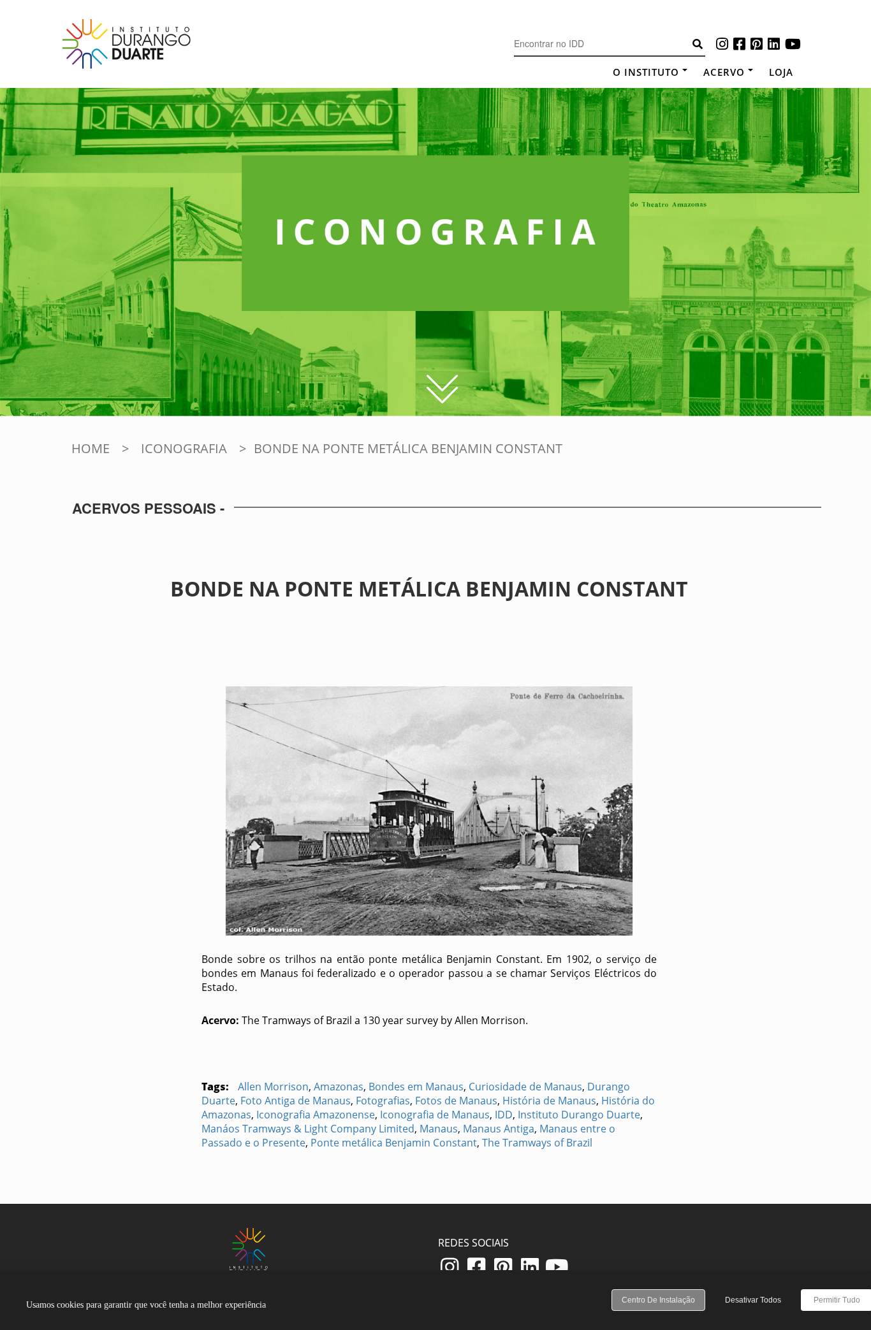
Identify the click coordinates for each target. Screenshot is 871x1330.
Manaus (439, 1129)
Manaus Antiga (498, 1129)
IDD (504, 1115)
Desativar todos (753, 1300)
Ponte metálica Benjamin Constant (394, 1143)
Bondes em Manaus (416, 1087)
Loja (781, 72)
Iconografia (184, 448)
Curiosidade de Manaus (525, 1087)
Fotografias (383, 1101)
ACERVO (724, 72)
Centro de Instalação (658, 1300)
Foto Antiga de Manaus (295, 1101)
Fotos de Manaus (456, 1101)
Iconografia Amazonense (315, 1115)
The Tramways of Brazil (537, 1143)
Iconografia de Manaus (435, 1115)
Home (90, 448)
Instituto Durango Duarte (579, 1115)
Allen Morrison (273, 1087)
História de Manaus (549, 1101)
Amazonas (338, 1087)
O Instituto (646, 72)
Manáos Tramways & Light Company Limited (307, 1129)
